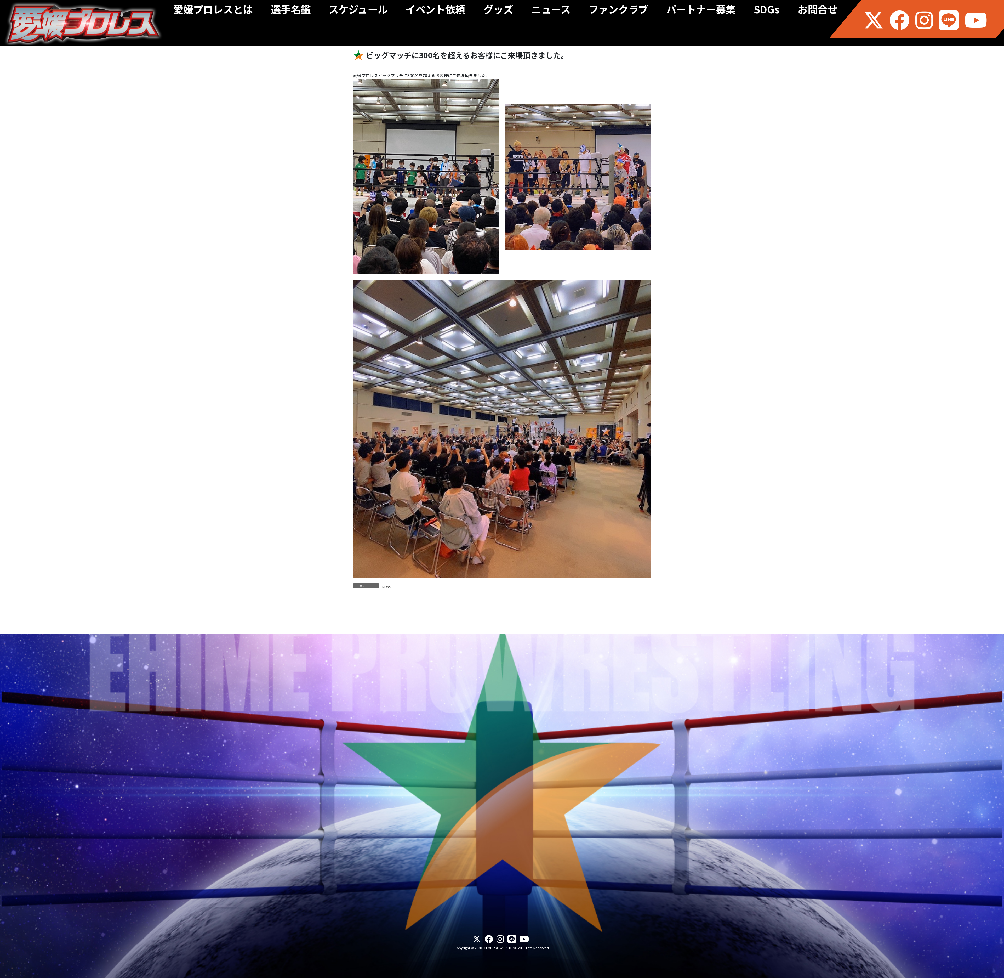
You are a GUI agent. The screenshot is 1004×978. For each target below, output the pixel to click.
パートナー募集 (701, 10)
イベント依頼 (435, 10)
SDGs (766, 10)
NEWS (386, 587)
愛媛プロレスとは (213, 10)
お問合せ (817, 10)
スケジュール (358, 10)
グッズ (498, 10)
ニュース (551, 10)
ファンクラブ (618, 10)
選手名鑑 (291, 10)
